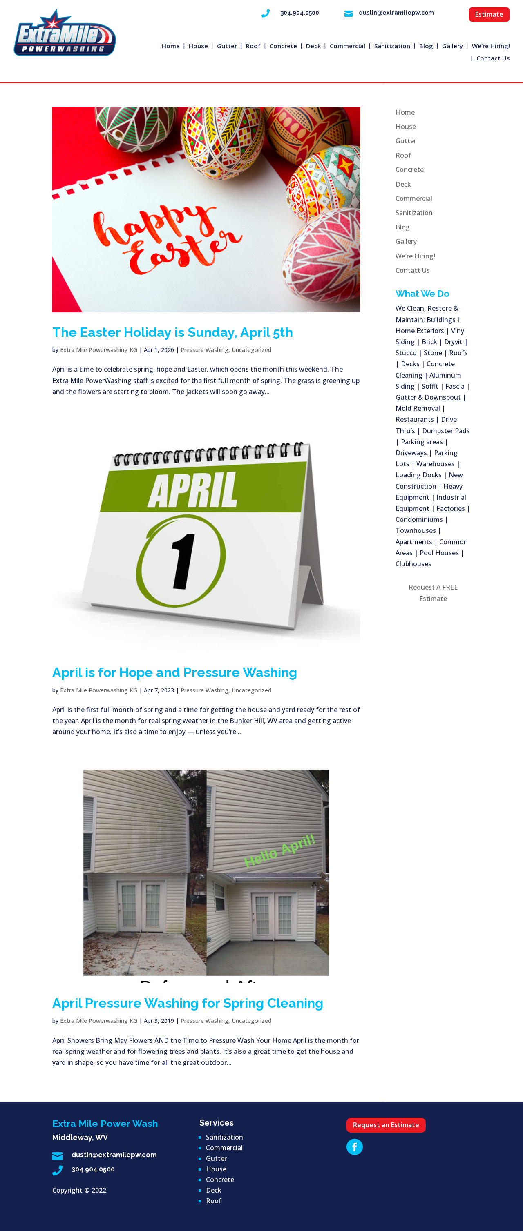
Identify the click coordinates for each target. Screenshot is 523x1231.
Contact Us (493, 58)
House (198, 46)
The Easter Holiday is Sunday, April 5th (172, 332)
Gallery (452, 46)
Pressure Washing (204, 350)
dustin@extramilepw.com (396, 12)
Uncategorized (251, 350)
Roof (253, 46)
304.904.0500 (300, 12)
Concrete (283, 46)
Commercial (347, 46)
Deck (313, 46)
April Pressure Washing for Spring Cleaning (187, 1003)
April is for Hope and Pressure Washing (174, 672)
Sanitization (392, 46)
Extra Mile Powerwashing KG (98, 350)
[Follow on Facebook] (354, 1147)
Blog (426, 46)
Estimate (489, 14)
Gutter (227, 46)
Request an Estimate (386, 1124)
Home (171, 46)
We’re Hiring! (491, 46)
